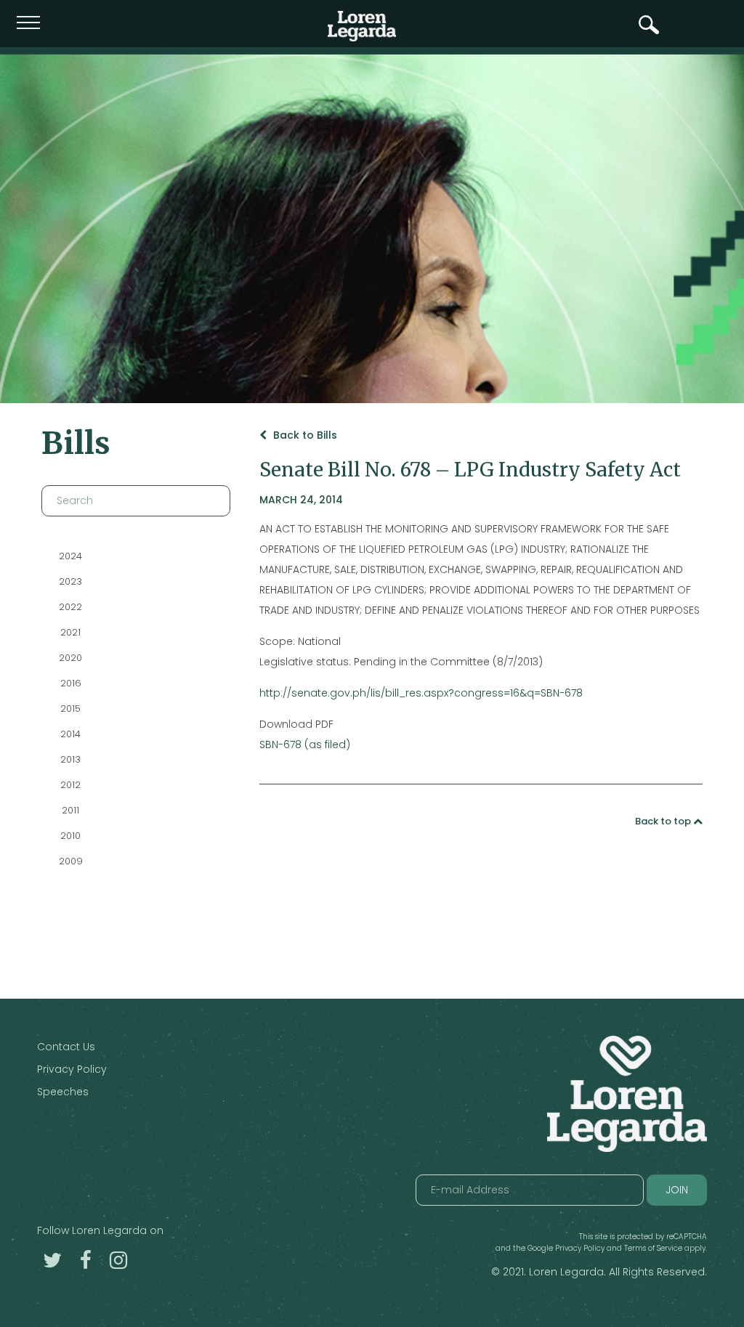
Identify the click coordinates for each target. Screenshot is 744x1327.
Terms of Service (653, 1248)
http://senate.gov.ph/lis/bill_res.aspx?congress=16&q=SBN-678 (421, 693)
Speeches (63, 1091)
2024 (70, 556)
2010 (70, 836)
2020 (70, 658)
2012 (70, 785)
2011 (70, 810)
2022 (70, 607)
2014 (70, 734)
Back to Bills (303, 435)
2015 (70, 708)
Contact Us (66, 1046)
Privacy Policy (72, 1069)
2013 (70, 759)
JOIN (677, 1189)
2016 (70, 683)
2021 (70, 632)
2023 (70, 581)
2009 (70, 861)
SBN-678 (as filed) (304, 744)
